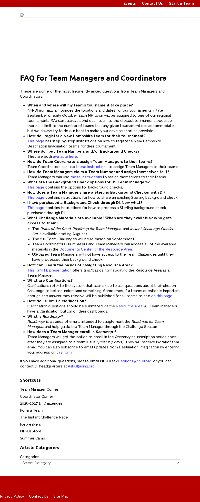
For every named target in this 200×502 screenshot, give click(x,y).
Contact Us (152, 3)
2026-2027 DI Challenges (41, 403)
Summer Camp (32, 438)
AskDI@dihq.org (81, 366)
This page (35, 141)
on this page (161, 296)
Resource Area (129, 306)
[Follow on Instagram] (104, 3)
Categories (29, 457)
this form (64, 352)
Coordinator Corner (36, 396)
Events (129, 3)
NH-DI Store (30, 431)
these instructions (92, 167)
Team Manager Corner (39, 389)
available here (65, 156)
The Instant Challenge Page (44, 417)
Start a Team (181, 3)
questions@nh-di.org (133, 361)
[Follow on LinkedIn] (113, 3)
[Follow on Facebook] (95, 3)
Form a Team (31, 410)
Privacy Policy (12, 496)
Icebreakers (30, 424)
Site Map (61, 496)
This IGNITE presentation (49, 270)
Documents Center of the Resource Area (96, 249)
